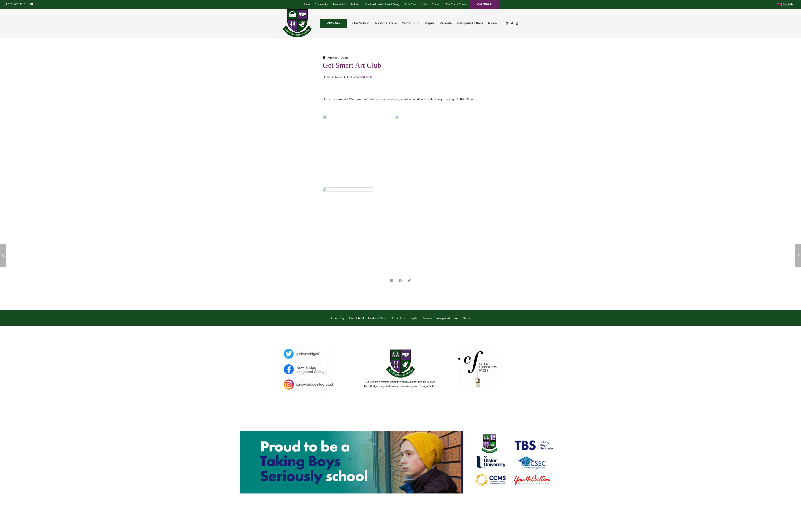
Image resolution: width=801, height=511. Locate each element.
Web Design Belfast (425, 386)
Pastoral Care (377, 318)
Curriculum (398, 318)
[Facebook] (506, 23)
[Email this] (391, 280)
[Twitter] (511, 23)
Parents (427, 318)
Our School (356, 318)
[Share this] (400, 280)
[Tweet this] (409, 280)
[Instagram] (516, 23)
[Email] (31, 4)
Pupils (413, 318)
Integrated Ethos (447, 318)
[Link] (297, 23)
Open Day (338, 318)
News (466, 318)
